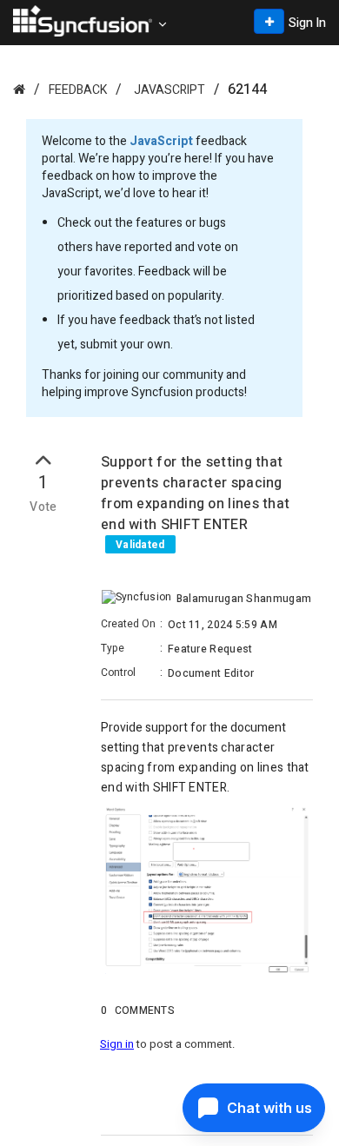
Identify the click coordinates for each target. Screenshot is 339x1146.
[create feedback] (269, 21)
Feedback (78, 90)
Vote (43, 507)
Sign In (307, 23)
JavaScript (169, 90)
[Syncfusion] (19, 89)
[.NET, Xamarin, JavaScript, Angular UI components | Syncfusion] (82, 20)
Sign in (117, 1044)
